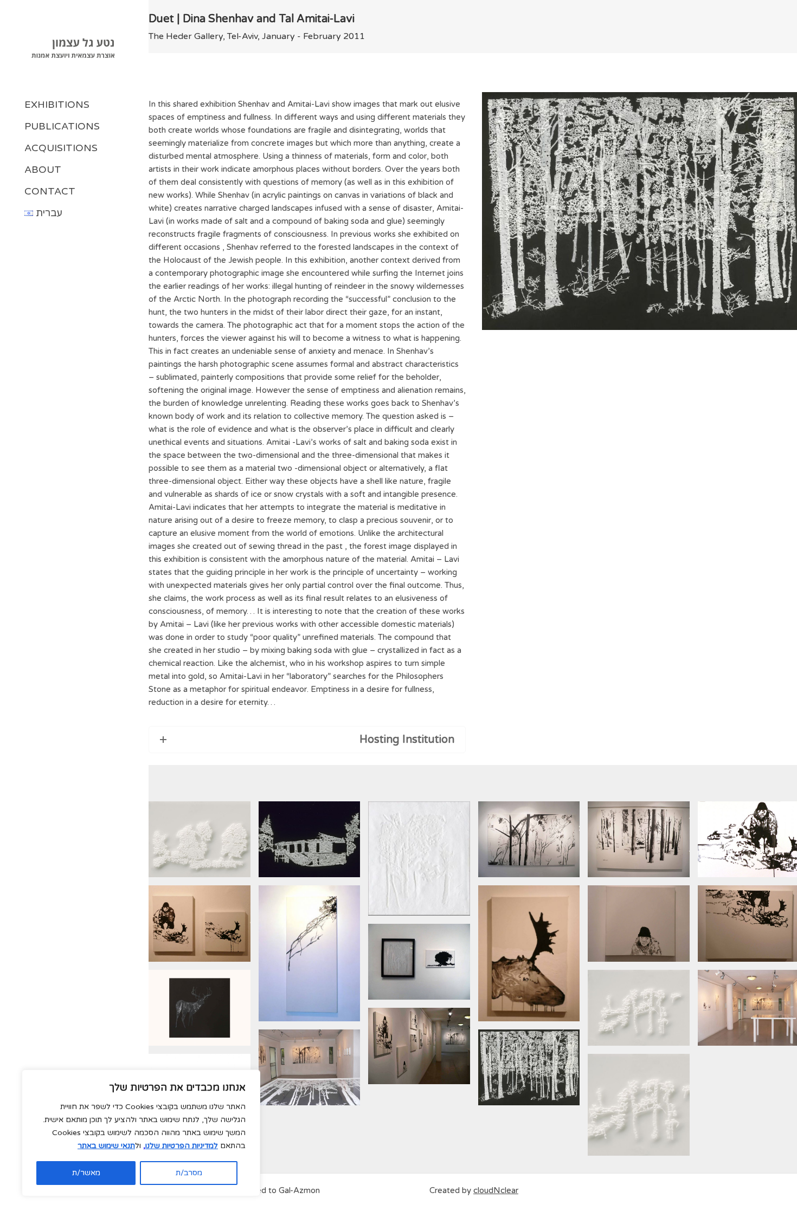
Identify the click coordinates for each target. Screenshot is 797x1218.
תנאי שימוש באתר (106, 1145)
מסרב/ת (189, 1172)
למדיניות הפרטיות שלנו (181, 1145)
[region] (141, 1133)
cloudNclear (495, 1190)
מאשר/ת (86, 1172)
